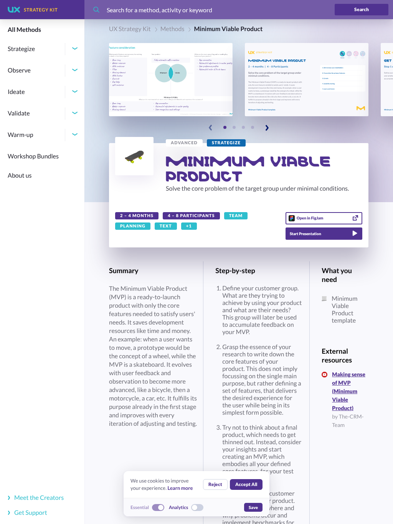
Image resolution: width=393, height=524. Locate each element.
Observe (19, 70)
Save (253, 507)
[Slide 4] (252, 127)
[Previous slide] (210, 127)
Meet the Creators (38, 497)
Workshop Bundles (33, 156)
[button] (171, 79)
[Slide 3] (243, 127)
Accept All (246, 484)
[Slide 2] (234, 127)
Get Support (30, 512)
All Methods (24, 29)
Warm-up (20, 134)
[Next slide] (266, 127)
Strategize (21, 49)
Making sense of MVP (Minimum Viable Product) (348, 391)
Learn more (180, 488)
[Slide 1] (224, 127)
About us (20, 175)
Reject (215, 484)
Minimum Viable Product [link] (228, 29)
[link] (184, 143)
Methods (172, 29)
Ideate (16, 92)
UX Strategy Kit (130, 29)
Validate (19, 113)
